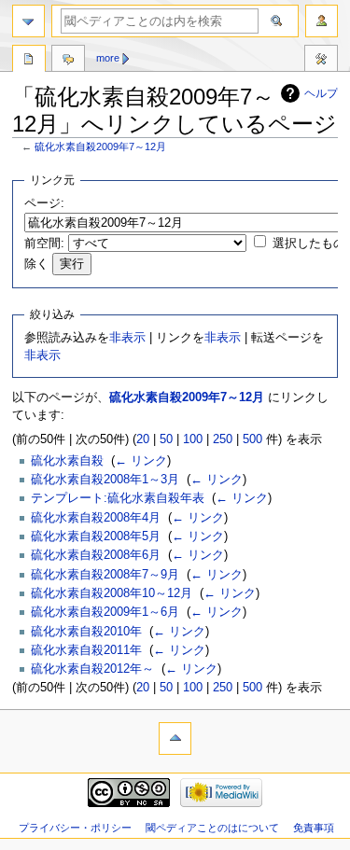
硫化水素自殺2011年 (86, 650)
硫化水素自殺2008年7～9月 (105, 574)
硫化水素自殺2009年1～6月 (105, 612)
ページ (29, 61)
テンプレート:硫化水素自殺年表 (117, 498)
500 (252, 439)
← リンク (141, 460)
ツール (321, 61)
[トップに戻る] (175, 738)
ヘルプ (321, 93)
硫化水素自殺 (67, 460)
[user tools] (321, 21)
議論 (68, 61)
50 (166, 439)
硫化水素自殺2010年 (86, 631)
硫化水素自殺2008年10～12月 (111, 593)
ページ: (44, 203)
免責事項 (313, 827)
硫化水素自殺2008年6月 (96, 555)
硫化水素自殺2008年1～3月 (105, 479)
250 (222, 439)
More (107, 57)
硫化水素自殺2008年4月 (96, 517)
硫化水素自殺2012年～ (92, 669)
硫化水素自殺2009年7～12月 (100, 146)
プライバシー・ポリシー (75, 827)
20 (142, 439)
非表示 (127, 337)
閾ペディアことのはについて (212, 827)
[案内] (28, 21)
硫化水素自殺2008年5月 (96, 536)
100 (193, 439)
